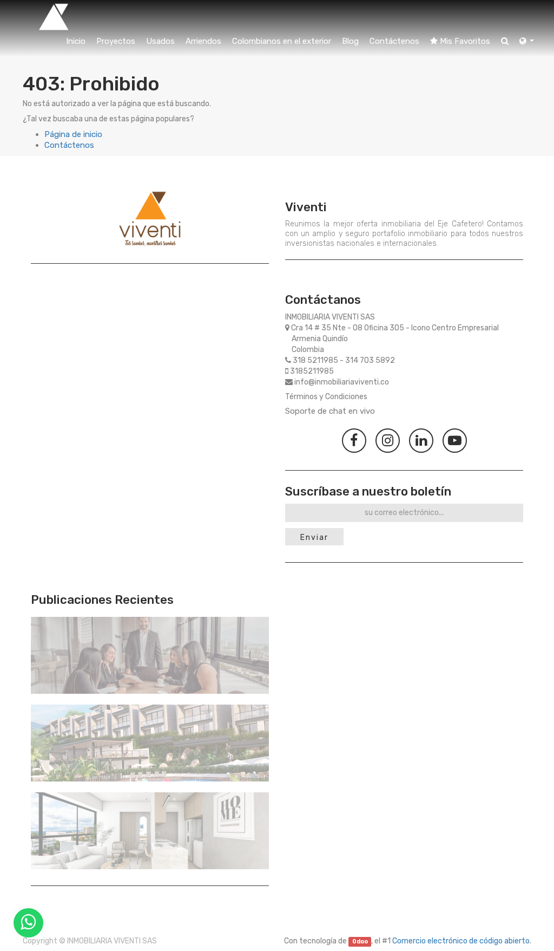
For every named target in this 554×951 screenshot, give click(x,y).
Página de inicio (73, 134)
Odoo (360, 941)
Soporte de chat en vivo (330, 411)
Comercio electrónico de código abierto (461, 941)
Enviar (314, 537)
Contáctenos (69, 145)
